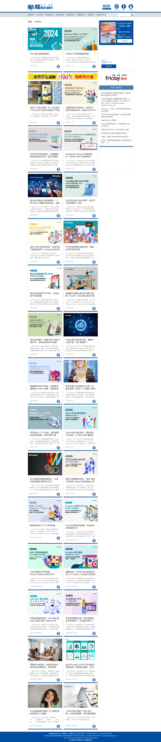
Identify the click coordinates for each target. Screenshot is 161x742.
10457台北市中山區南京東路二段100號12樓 (57, 735)
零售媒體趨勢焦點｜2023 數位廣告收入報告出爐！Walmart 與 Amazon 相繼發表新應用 (44, 620)
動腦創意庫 (81, 15)
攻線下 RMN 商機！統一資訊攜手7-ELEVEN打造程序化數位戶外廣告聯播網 (45, 110)
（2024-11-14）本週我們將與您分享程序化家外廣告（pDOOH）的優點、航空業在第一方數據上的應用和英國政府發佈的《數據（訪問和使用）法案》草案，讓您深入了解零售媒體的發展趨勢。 (45, 165)
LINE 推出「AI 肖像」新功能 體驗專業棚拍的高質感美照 (116, 110)
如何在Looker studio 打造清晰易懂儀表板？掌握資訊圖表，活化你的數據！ (80, 667)
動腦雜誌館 (70, 15)
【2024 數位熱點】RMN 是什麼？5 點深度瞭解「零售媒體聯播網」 (81, 713)
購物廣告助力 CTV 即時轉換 (42, 525)
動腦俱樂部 (49, 15)
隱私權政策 (79, 740)
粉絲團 (123, 6)
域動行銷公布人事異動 (108, 120)
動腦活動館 (60, 15)
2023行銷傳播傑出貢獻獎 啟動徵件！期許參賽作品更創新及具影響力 (115, 94)
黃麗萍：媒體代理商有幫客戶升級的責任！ (115, 137)
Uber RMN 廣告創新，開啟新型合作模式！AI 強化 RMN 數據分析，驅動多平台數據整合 (80, 435)
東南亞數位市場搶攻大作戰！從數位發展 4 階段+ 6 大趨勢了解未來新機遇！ (81, 388)
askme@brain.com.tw (110, 735)
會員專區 (130, 6)
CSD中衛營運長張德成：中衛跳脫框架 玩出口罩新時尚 (115, 125)
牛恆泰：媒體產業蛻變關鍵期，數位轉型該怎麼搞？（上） (116, 141)
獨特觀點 (91, 15)
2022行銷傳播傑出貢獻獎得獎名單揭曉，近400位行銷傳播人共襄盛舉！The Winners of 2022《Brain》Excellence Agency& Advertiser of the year (115, 102)
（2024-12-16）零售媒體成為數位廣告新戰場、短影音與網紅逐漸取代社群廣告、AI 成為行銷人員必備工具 (44, 60)
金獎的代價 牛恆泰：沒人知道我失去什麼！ (115, 129)
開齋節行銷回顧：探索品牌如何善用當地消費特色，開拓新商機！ (44, 667)
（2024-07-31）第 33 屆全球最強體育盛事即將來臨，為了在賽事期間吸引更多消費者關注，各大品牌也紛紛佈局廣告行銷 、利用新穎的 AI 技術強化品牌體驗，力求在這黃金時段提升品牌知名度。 (45, 490)
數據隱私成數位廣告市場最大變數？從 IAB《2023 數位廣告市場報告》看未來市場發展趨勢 (80, 295)
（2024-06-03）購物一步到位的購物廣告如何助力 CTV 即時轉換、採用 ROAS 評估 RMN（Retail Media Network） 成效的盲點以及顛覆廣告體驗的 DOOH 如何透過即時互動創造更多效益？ (45, 534)
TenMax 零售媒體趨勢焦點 (77, 54)
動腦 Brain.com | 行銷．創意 (40, 7)
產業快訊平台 (101, 15)
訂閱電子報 (116, 6)
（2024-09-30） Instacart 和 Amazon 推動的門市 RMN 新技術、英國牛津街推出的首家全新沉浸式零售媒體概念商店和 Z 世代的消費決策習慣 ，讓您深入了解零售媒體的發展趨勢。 (81, 165)
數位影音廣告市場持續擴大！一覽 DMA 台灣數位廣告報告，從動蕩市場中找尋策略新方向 (45, 203)
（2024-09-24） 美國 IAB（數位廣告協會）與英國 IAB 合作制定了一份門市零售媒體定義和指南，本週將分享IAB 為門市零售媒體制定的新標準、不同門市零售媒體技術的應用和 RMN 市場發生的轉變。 (81, 211)
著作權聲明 (72, 740)
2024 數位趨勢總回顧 (39, 54)
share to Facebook (58, 66)
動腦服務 (31, 15)
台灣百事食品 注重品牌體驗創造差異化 (114, 133)
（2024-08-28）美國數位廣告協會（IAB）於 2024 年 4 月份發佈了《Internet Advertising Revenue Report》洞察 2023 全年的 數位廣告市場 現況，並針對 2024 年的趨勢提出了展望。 (80, 304)
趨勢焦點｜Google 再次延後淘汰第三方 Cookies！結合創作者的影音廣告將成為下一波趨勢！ (81, 574)
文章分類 (40, 15)
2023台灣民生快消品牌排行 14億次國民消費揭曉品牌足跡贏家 (116, 116)
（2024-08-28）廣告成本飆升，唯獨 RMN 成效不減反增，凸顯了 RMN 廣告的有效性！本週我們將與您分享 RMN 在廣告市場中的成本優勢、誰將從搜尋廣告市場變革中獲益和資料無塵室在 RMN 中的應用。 (45, 350)
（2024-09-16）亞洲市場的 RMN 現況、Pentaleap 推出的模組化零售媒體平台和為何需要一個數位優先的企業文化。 (45, 255)
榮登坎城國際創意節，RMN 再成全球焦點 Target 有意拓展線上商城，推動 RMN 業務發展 (80, 481)
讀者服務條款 (88, 740)
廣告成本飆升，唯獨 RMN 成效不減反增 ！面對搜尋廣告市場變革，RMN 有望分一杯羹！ (45, 342)
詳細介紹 (125, 41)
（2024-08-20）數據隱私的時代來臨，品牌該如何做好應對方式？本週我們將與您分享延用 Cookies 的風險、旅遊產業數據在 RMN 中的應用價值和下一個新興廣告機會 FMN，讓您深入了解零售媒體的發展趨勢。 (45, 397)
